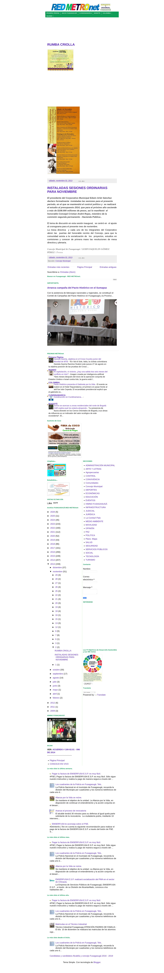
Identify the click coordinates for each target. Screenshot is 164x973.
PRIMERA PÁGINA (52, 13)
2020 (53, 536)
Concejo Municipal (62, 261)
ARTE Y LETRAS (93, 469)
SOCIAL (89, 553)
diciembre (57, 567)
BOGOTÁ (97, 13)
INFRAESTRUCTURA (96, 507)
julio (55, 682)
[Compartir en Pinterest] (83, 181)
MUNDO (49, 16)
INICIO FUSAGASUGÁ (69, 13)
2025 (53, 516)
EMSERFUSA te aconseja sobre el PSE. (70, 824)
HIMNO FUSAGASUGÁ (96, 504)
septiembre (58, 674)
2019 (53, 540)
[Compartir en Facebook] (82, 181)
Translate (101, 695)
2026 (53, 512)
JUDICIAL (90, 511)
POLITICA (90, 535)
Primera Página (55, 357)
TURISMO (90, 560)
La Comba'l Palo (93, 518)
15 (56, 619)
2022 (53, 528)
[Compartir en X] (81, 181)
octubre (56, 670)
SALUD (89, 542)
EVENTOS (90, 500)
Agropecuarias (92, 472)
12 (56, 627)
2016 (53, 552)
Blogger (96, 962)
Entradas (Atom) (67, 272)
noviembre (58, 571)
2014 (53, 560)
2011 (52, 707)
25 (56, 591)
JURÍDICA (90, 514)
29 (56, 575)
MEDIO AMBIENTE (94, 521)
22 (56, 595)
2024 (53, 520)
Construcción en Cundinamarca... (68, 397)
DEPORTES (91, 490)
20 (56, 603)
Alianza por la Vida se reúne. (68, 797)
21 (56, 599)
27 (56, 583)
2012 (53, 703)
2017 (53, 548)
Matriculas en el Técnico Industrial (71, 924)
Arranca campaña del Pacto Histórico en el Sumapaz (77, 287)
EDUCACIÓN (92, 497)
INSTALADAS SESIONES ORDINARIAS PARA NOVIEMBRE (66, 657)
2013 (53, 564)
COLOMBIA (107, 13)
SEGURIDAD (92, 546)
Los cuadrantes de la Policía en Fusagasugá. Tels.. (78, 784)
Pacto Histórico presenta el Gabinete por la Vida (75, 384)
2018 (53, 544)
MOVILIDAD (91, 525)
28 (56, 579)
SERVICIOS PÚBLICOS (96, 549)
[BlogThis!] (80, 181)
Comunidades (92, 483)
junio (55, 686)
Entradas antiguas (108, 267)
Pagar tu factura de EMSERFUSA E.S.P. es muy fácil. (76, 774)
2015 (53, 556)
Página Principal (84, 267)
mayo (55, 690)
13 (56, 623)
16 (56, 615)
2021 (53, 532)
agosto (56, 678)
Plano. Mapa (91, 539)
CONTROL (91, 476)
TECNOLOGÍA (92, 556)
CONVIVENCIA (93, 479)
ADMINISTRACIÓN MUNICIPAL (100, 465)
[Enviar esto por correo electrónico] (79, 181)
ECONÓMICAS (93, 493)
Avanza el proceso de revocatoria (70, 811)
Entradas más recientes (58, 267)
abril (55, 694)
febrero (56, 698)
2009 (53, 711)
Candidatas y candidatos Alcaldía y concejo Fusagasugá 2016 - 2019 (81, 956)
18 (56, 611)
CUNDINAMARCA (85, 13)
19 (56, 607)
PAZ (87, 532)
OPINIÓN (90, 528)
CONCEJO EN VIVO (59, 764)
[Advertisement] (82, 31)
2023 (53, 524)
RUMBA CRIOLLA (61, 44)
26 (56, 587)
